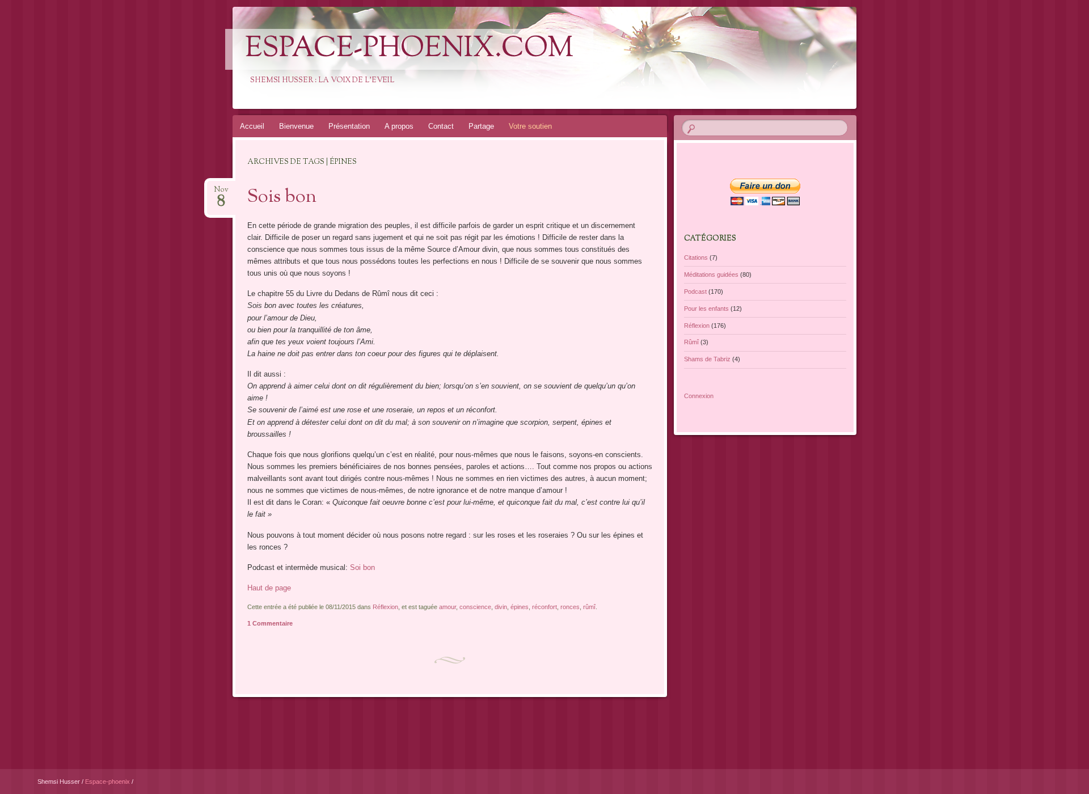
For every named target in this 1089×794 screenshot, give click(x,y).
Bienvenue (296, 126)
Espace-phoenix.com (409, 49)
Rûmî (691, 342)
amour (447, 606)
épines (519, 606)
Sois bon (281, 197)
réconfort (544, 606)
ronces (570, 606)
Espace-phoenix (108, 781)
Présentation (349, 126)
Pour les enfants (706, 308)
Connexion (699, 395)
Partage (481, 126)
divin (501, 606)
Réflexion (385, 606)
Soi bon (362, 567)
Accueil (252, 126)
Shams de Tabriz (707, 359)
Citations (696, 257)
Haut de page (269, 588)
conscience (475, 606)
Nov (221, 193)
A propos (399, 126)
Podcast (695, 291)
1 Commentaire (270, 623)
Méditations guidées (711, 274)
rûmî (589, 606)
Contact (441, 126)
